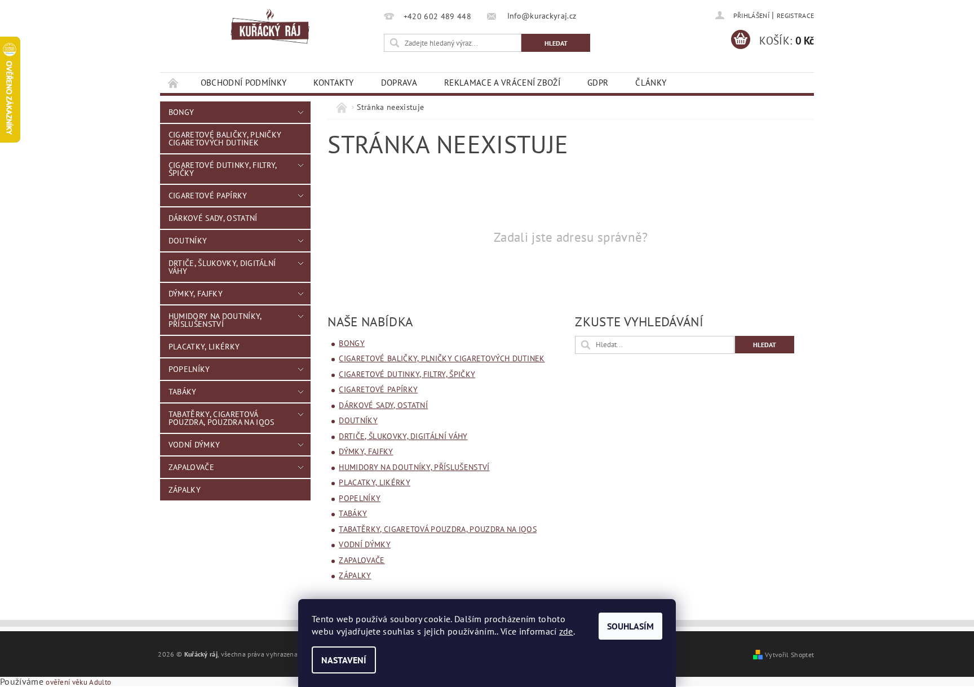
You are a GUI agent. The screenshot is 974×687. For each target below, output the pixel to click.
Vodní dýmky (194, 445)
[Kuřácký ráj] (270, 27)
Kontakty (333, 82)
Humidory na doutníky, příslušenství (215, 320)
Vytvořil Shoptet (789, 654)
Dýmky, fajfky (196, 294)
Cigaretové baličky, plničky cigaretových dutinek (225, 139)
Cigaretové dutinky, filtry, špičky (223, 169)
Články (650, 82)
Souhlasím (630, 626)
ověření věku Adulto (78, 682)
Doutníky (188, 241)
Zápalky (185, 490)
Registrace (795, 15)
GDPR (597, 82)
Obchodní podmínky (243, 82)
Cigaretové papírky (208, 195)
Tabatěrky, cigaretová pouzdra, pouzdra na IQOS (222, 418)
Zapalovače (191, 467)
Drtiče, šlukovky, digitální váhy (222, 267)
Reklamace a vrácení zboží (502, 82)
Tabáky (183, 392)
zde (566, 631)
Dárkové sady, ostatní (213, 218)
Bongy (181, 112)
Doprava (399, 82)
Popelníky (189, 369)
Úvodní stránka (173, 82)
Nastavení (343, 660)
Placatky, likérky (204, 347)
